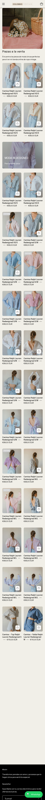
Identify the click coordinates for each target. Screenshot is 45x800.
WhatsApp (35, 794)
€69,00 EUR (12, 245)
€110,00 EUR (12, 639)
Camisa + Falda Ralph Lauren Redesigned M (33, 637)
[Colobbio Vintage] (22, 4)
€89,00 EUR (12, 96)
